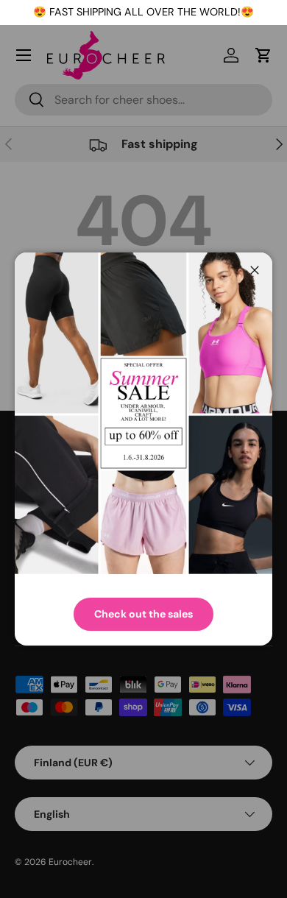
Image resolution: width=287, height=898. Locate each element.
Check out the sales (143, 614)
